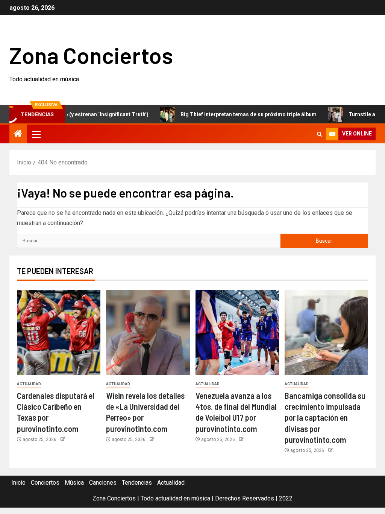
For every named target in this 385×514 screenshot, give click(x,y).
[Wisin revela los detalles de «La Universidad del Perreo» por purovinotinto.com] (147, 332)
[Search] (319, 134)
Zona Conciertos (91, 54)
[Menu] (35, 134)
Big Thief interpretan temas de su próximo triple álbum (239, 114)
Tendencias (137, 482)
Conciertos (45, 482)
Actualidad (29, 384)
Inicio (18, 482)
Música (74, 482)
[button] (35, 134)
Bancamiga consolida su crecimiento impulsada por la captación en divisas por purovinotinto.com (325, 417)
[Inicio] (18, 134)
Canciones (103, 482)
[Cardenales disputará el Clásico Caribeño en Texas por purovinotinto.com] (58, 332)
